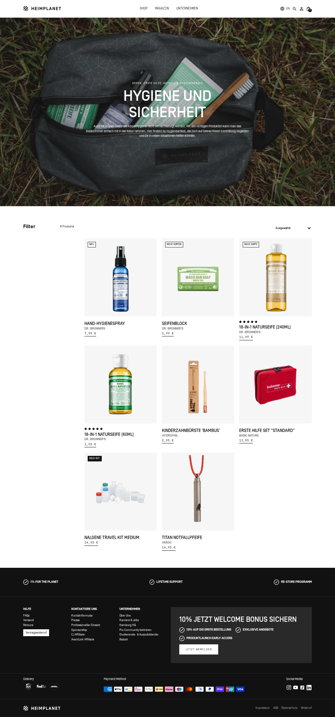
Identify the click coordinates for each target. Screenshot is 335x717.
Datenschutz (289, 707)
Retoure (28, 625)
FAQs (26, 615)
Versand (28, 620)
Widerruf (306, 707)
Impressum (263, 707)
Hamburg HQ (127, 625)
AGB (275, 707)
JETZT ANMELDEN (198, 649)
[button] (288, 9)
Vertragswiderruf (36, 632)
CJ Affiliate (78, 634)
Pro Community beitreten (135, 630)
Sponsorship (79, 630)
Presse (75, 620)
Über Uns (125, 615)
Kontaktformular (82, 615)
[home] (42, 8)
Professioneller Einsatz (85, 625)
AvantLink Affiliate (82, 639)
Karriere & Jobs (129, 620)
